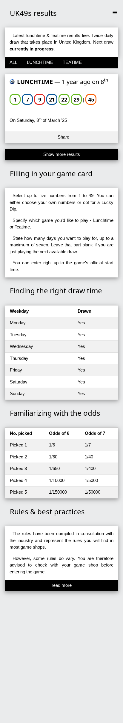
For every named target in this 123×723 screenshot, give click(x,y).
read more (62, 585)
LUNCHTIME (40, 62)
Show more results (61, 154)
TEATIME (72, 62)
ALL (13, 62)
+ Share (61, 136)
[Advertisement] (61, 659)
